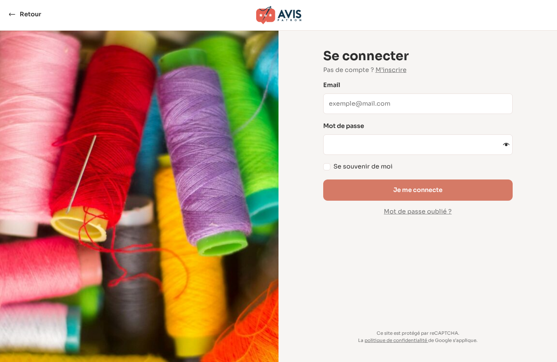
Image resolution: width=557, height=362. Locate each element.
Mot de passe (343, 126)
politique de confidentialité (396, 340)
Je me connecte (418, 190)
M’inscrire (391, 70)
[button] (506, 144)
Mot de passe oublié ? (418, 211)
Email (331, 85)
